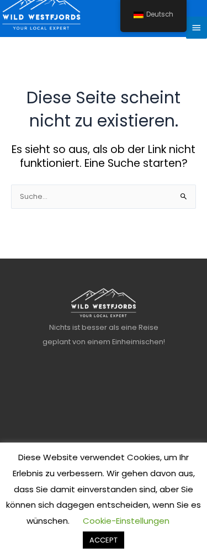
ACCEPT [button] (103, 540)
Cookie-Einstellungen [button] (126, 521)
